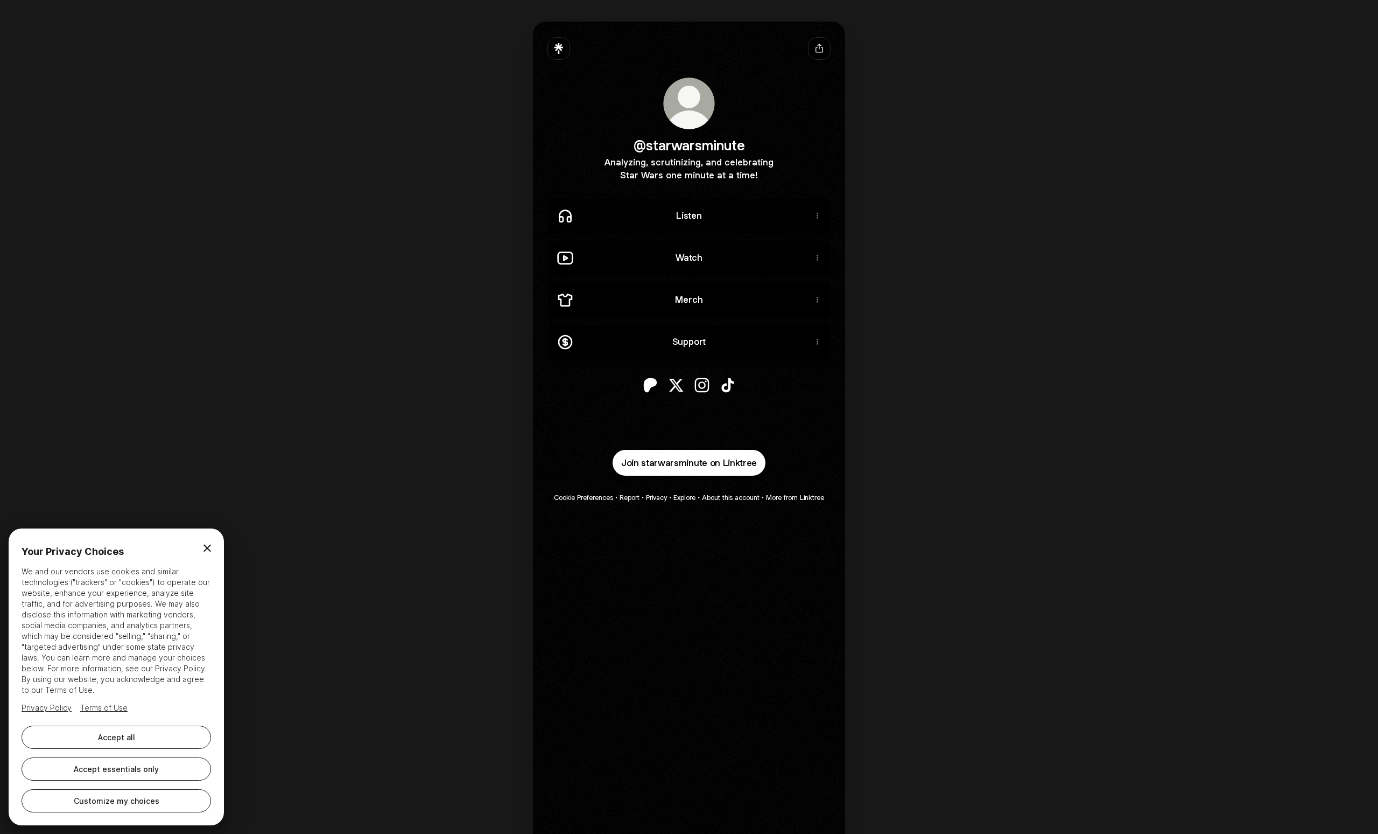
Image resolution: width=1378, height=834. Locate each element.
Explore (684, 497)
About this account (731, 497)
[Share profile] (819, 48)
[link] (650, 385)
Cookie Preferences (583, 497)
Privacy (656, 497)
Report (629, 497)
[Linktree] (559, 48)
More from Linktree (795, 497)
